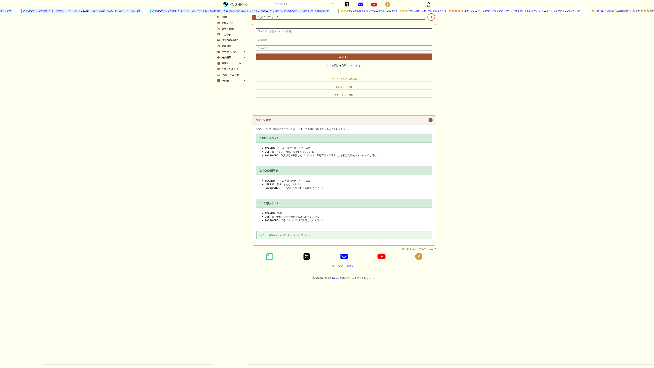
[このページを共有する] (431, 17)
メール (348, 277)
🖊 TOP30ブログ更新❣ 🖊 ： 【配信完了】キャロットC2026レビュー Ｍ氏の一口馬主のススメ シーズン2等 (75, 10)
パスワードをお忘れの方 (344, 78)
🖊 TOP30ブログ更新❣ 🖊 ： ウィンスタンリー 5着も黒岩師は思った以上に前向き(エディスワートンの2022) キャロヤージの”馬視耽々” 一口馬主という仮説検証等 (234, 10)
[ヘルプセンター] (387, 4)
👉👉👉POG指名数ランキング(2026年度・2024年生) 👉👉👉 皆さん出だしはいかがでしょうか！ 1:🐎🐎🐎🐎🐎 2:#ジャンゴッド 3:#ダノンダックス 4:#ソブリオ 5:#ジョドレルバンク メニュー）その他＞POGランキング (454, 10)
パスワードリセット (288, 235)
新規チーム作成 (344, 86)
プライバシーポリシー (344, 265)
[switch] (328, 65)
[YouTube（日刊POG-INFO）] (374, 4)
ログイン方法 (263, 120)
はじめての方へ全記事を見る (418, 248)
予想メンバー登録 (344, 94)
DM (336, 277)
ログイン (344, 56)
